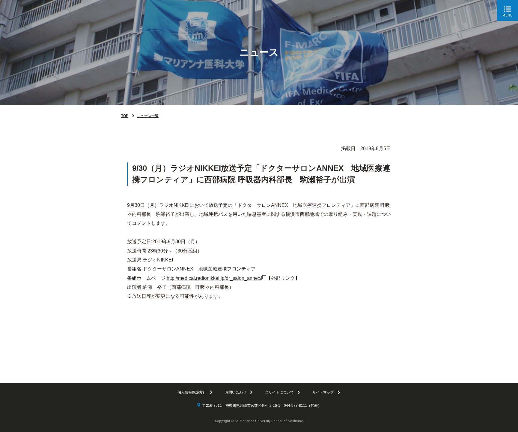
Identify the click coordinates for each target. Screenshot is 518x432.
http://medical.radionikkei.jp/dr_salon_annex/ (214, 278)
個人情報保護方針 (191, 392)
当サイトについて (279, 392)
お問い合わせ (235, 392)
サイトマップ (323, 392)
